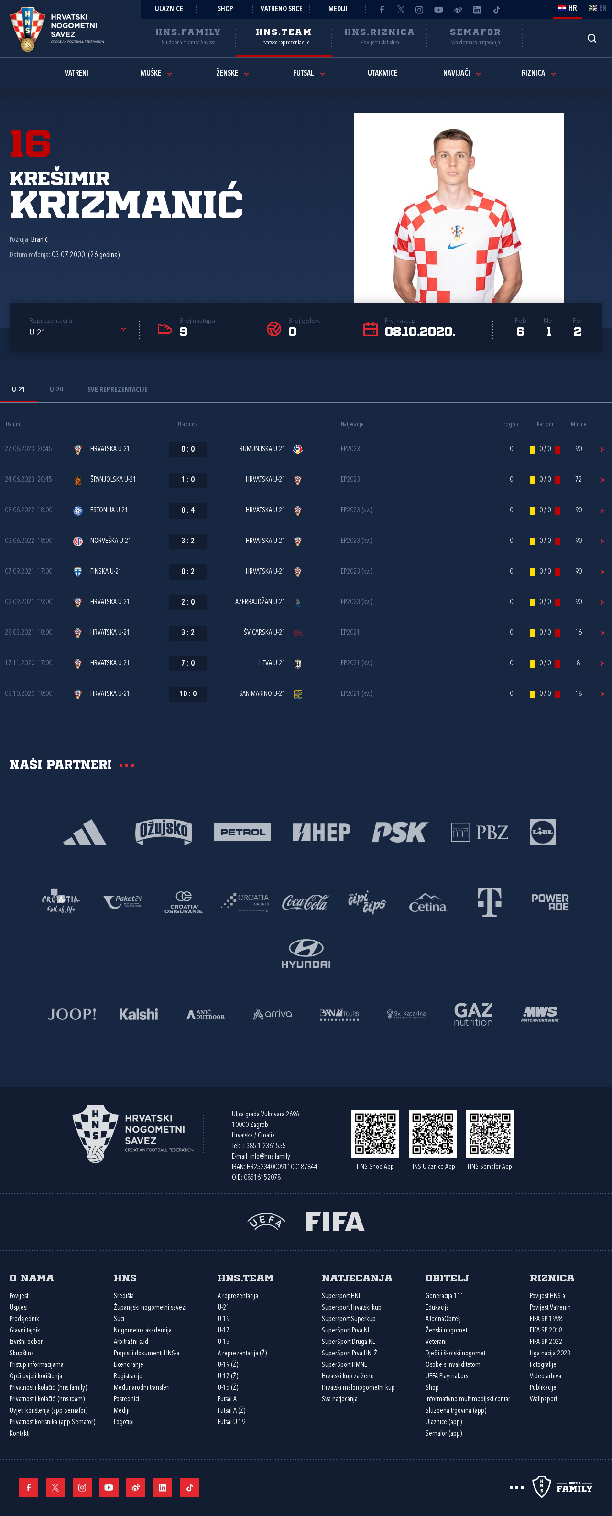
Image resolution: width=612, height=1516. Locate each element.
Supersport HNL (341, 1296)
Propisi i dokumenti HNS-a (146, 1353)
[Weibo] (458, 9)
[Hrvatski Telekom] (489, 901)
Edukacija (437, 1307)
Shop (225, 9)
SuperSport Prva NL (346, 1330)
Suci (119, 1319)
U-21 (224, 1307)
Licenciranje (128, 1365)
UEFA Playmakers (447, 1376)
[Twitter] (400, 9)
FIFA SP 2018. (547, 1330)
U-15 (224, 1342)
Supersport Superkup (349, 1319)
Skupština (22, 1353)
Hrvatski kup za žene (348, 1376)
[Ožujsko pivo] (163, 831)
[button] (79, 333)
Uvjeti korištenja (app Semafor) (48, 1411)
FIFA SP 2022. (547, 1342)
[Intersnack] (367, 901)
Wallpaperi (543, 1399)
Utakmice (382, 73)
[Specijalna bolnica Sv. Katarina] (406, 1013)
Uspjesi (19, 1307)
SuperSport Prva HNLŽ (349, 1353)
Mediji (338, 9)
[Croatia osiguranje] (183, 901)
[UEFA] (266, 1220)
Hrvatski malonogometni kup (358, 1388)
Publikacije (543, 1388)
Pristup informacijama (37, 1365)
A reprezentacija (238, 1296)
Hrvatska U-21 (110, 449)
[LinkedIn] (477, 9)
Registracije (128, 1376)
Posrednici (126, 1399)
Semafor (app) (444, 1434)
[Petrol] (242, 831)
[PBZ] (479, 831)
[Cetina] (428, 901)
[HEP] (321, 831)
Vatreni (76, 73)
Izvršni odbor (26, 1342)
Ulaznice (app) (444, 1422)
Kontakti (20, 1434)
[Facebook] (381, 9)
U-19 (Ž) (228, 1365)
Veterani (436, 1342)
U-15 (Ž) (228, 1388)
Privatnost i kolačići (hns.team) (47, 1399)
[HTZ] (61, 901)
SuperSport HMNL (344, 1365)
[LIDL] (543, 831)
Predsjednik (24, 1319)
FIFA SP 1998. (547, 1319)
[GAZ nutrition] (473, 1013)
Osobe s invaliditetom (453, 1365)
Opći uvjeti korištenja (36, 1376)
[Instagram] (419, 9)
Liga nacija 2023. (551, 1353)
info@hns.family (270, 1156)
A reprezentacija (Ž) (242, 1353)
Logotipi (124, 1422)
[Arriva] (272, 1013)
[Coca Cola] (306, 901)
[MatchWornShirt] (540, 1013)
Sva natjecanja (340, 1399)
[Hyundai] (306, 952)
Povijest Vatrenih (550, 1307)
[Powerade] (550, 901)
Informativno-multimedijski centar (468, 1399)
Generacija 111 (445, 1296)
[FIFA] (335, 1220)
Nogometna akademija (143, 1330)
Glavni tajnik (25, 1330)
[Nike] (84, 831)
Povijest (19, 1296)
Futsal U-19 (231, 1422)
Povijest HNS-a (547, 1296)
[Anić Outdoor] (205, 1013)
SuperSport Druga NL (348, 1342)
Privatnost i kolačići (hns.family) (48, 1388)
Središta (124, 1296)
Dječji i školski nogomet (455, 1353)
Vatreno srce (282, 9)
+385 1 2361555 (263, 1146)
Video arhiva (545, 1376)
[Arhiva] (592, 38)
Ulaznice (169, 9)
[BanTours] (339, 1013)
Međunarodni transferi (142, 1388)
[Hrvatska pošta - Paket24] (122, 901)
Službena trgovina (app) (456, 1411)
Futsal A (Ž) (231, 1411)
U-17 (224, 1330)
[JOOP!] (71, 1013)
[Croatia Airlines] (244, 901)
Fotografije (543, 1365)
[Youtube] (438, 9)
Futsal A (227, 1399)
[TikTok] (496, 9)
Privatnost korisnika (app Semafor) (52, 1422)
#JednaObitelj (443, 1319)
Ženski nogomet (446, 1330)
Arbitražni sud (131, 1342)
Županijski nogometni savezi (150, 1307)
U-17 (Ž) (228, 1376)
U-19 (224, 1319)
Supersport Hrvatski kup (352, 1307)
